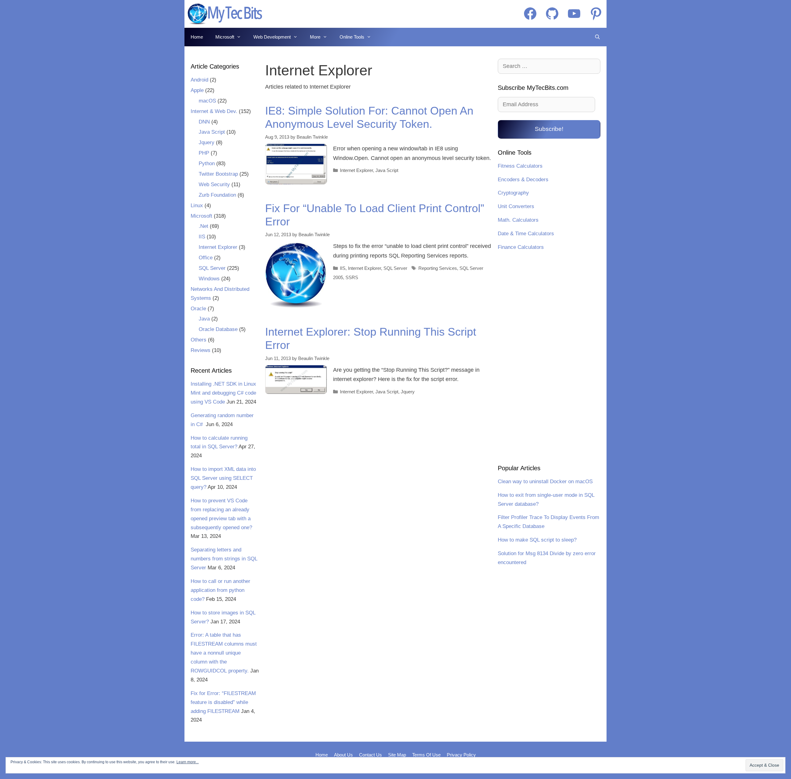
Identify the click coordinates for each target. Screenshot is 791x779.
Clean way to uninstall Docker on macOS (545, 481)
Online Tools (352, 37)
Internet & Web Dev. (214, 111)
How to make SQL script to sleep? (537, 540)
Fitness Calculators (520, 166)
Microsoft (224, 37)
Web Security (214, 184)
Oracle (198, 309)
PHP (204, 153)
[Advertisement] (549, 358)
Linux (197, 205)
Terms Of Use (426, 754)
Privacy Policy (461, 754)
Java (204, 319)
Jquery (408, 391)
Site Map (397, 754)
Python (207, 163)
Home (197, 37)
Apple (197, 90)
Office (206, 258)
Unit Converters (516, 206)
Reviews (200, 350)
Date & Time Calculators (526, 234)
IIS (342, 268)
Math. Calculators (518, 220)
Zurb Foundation (217, 195)
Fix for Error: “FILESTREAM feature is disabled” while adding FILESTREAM (223, 702)
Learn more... (187, 762)
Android (199, 80)
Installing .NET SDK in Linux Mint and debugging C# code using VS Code (223, 393)
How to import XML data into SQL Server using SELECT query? (223, 478)
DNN (204, 122)
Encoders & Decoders (523, 179)
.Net (203, 226)
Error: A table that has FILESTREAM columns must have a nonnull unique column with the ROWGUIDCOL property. (224, 653)
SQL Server (395, 268)
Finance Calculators (521, 247)
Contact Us (370, 754)
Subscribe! (549, 129)
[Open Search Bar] (597, 37)
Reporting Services (437, 268)
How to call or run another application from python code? (220, 590)
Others (198, 340)
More (315, 37)
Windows (209, 279)
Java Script (386, 170)
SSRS (351, 277)
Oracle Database (218, 329)
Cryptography (513, 193)
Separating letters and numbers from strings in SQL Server (224, 559)
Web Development (272, 37)
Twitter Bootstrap (218, 174)
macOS (207, 101)
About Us (343, 754)
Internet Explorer (356, 170)
